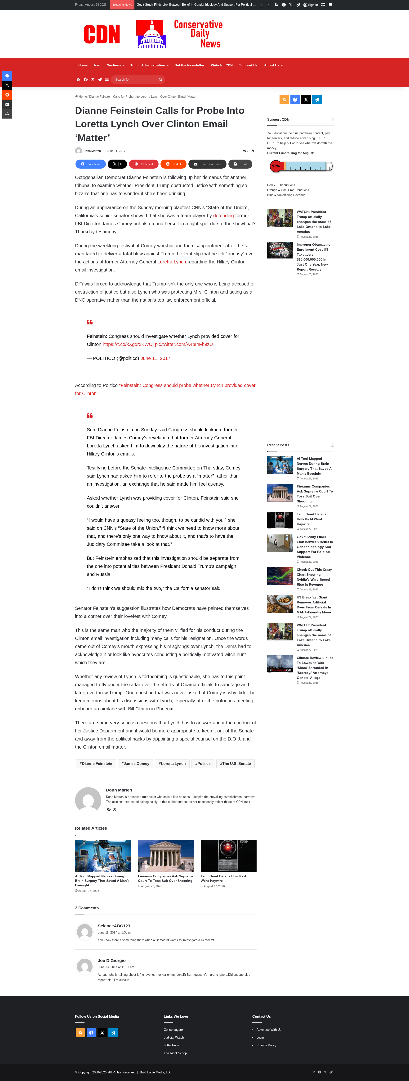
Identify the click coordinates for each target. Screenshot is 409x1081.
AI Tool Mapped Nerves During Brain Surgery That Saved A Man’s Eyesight (102, 880)
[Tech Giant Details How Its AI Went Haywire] (228, 856)
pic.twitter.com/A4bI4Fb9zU (184, 344)
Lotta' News (172, 1045)
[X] (114, 809)
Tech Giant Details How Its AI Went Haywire (311, 519)
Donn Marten (92, 151)
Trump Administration (147, 65)
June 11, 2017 (155, 358)
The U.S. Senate (236, 764)
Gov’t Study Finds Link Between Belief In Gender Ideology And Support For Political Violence (315, 547)
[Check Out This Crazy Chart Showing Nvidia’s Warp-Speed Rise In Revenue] (280, 576)
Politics (204, 764)
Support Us (248, 65)
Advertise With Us (269, 1029)
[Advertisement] (300, 359)
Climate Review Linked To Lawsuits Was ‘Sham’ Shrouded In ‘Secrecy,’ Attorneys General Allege (315, 668)
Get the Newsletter (189, 65)
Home (83, 65)
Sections (114, 65)
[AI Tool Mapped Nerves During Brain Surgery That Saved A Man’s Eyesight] (103, 856)
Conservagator (174, 1029)
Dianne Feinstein (97, 764)
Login (260, 1037)
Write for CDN (222, 65)
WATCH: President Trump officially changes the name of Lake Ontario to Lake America (314, 222)
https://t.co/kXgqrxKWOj (128, 344)
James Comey (136, 764)
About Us (271, 65)
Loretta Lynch (171, 261)
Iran (97, 65)
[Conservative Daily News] (155, 34)
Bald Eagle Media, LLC (155, 1072)
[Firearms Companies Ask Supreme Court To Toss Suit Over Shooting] (166, 856)
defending (223, 215)
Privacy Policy (266, 1045)
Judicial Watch (174, 1037)
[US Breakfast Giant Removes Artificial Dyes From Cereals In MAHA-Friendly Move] (280, 604)
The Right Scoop (175, 1053)
